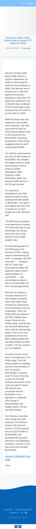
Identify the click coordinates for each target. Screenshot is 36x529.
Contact (14, 512)
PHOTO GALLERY (23, 509)
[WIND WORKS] (4, 3)
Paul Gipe (26, 48)
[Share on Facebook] (16, 526)
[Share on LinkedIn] (19, 526)
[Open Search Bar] (23, 3)
